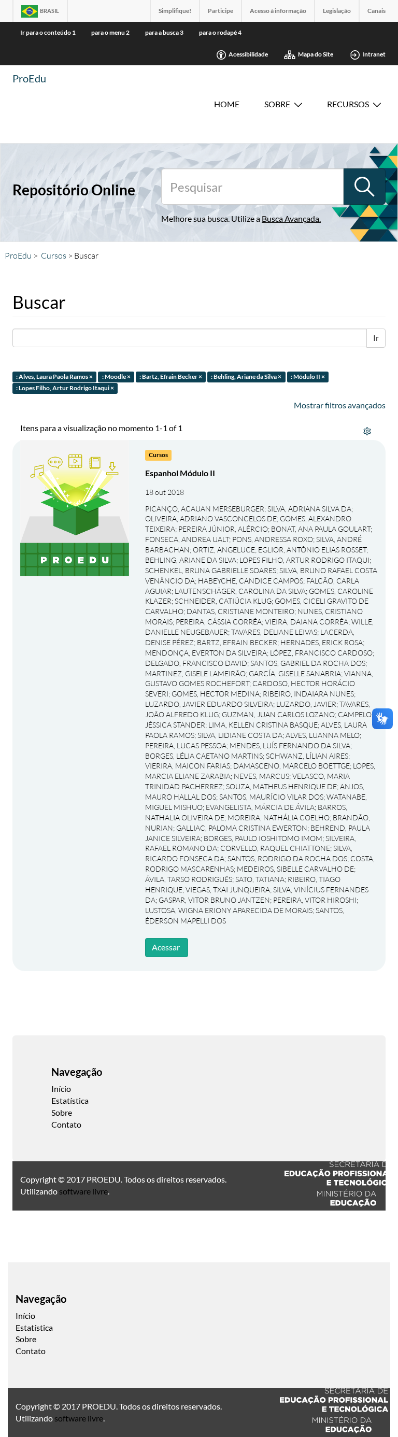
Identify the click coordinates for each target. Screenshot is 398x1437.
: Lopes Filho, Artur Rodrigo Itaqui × (65, 388)
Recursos (348, 104)
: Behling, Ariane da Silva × (246, 376)
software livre (83, 1191)
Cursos (53, 255)
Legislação (337, 11)
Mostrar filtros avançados (340, 405)
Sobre (277, 104)
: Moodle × (116, 376)
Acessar (166, 947)
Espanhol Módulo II (180, 473)
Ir (376, 338)
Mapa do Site (315, 54)
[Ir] (364, 186)
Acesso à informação (278, 11)
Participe (220, 11)
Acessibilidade (248, 54)
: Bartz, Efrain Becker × (170, 376)
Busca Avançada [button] (290, 218)
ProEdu (29, 78)
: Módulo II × (308, 376)
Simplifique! (175, 11)
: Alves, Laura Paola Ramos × (54, 376)
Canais (376, 11)
